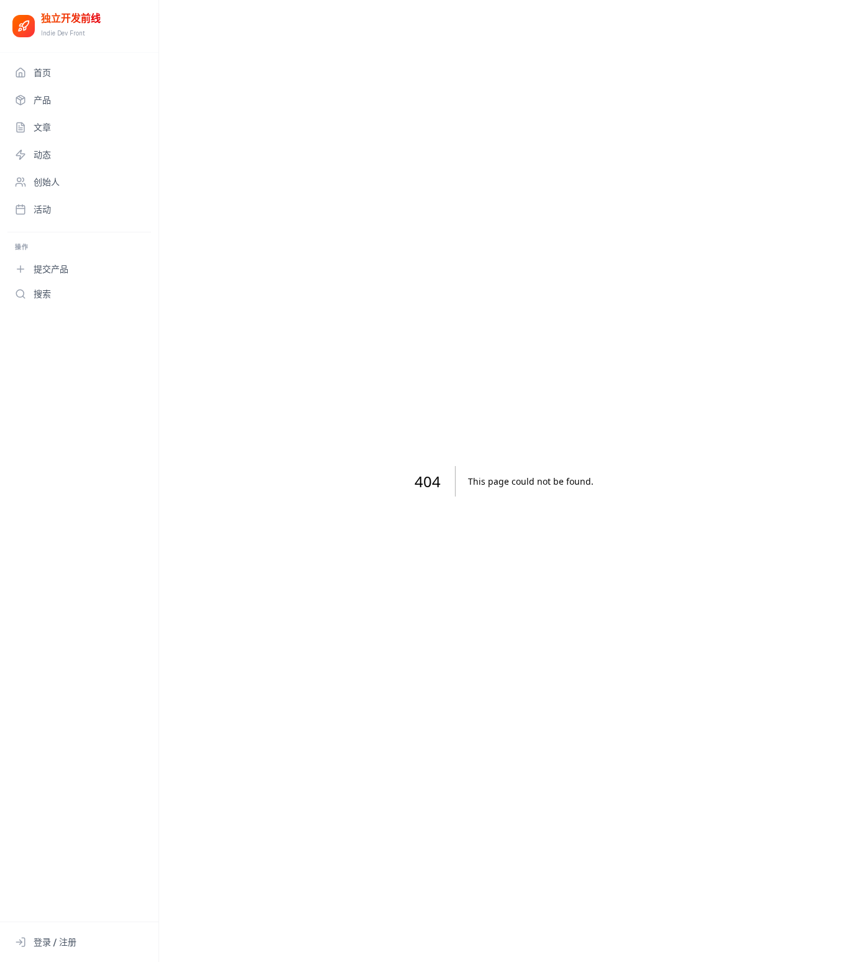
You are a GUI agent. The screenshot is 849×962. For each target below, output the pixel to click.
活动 (42, 209)
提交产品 (51, 269)
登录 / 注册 (55, 942)
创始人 (47, 182)
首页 (42, 72)
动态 (42, 154)
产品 (42, 100)
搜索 (42, 294)
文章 (42, 127)
